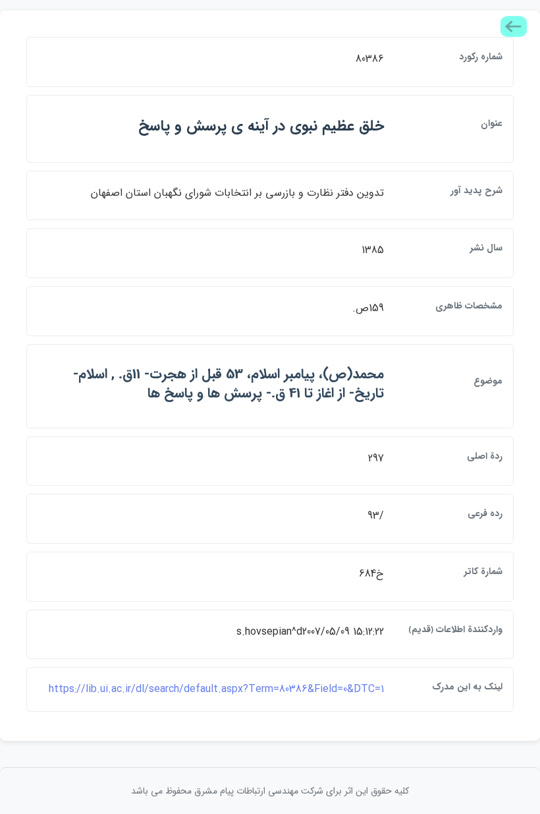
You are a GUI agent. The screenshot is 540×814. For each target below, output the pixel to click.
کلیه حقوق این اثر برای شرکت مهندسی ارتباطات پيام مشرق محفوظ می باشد (270, 791)
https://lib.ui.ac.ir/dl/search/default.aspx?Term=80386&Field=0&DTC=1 (216, 689)
